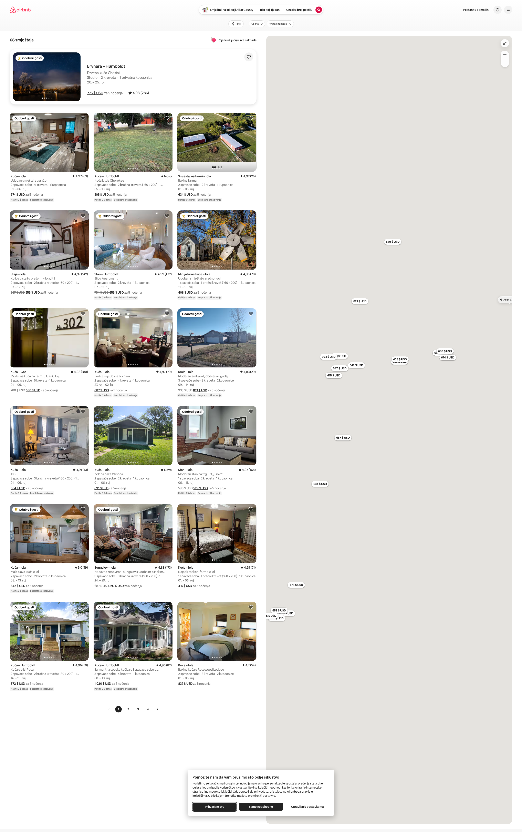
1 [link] (118, 709)
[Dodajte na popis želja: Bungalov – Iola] (167, 509)
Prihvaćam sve (214, 807)
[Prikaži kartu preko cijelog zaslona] (505, 43)
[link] (109, 709)
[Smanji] (505, 63)
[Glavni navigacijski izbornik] (508, 10)
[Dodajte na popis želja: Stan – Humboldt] (167, 215)
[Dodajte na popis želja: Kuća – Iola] (83, 118)
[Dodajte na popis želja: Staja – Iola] (83, 215)
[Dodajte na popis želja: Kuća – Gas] (83, 313)
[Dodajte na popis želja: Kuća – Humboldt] (167, 118)
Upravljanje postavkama (307, 807)
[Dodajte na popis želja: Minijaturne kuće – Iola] (251, 215)
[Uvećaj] (505, 55)
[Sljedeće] (157, 709)
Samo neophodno (261, 807)
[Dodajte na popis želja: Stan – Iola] (251, 411)
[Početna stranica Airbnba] (20, 10)
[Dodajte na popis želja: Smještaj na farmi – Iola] (251, 118)
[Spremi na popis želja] (248, 56)
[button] (95, 93)
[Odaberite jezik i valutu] (497, 10)
